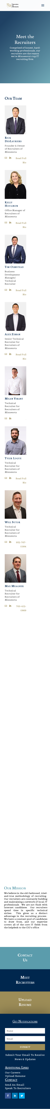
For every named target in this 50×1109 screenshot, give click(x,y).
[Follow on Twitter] (22, 1096)
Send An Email (14, 1084)
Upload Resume (15, 1076)
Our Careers (12, 1072)
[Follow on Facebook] (8, 1096)
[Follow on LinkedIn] (15, 1096)
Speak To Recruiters (18, 1088)
